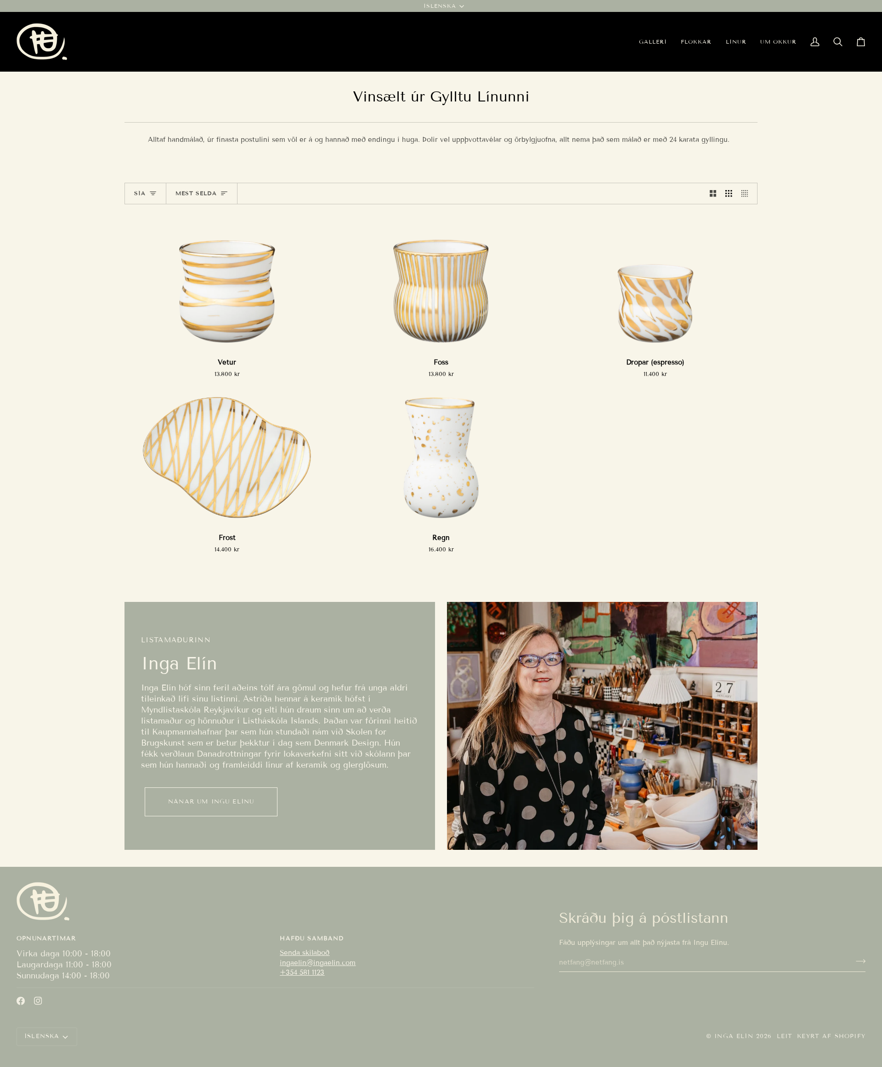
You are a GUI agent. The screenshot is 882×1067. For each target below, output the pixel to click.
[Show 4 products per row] (747, 193)
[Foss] (441, 281)
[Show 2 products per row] (713, 193)
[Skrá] (857, 961)
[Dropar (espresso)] (655, 281)
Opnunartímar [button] (46, 938)
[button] (696, 42)
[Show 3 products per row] (729, 193)
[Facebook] (21, 1001)
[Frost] (226, 457)
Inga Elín (733, 1036)
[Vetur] (226, 281)
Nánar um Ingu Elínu (211, 801)
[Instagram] (38, 1001)
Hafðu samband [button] (312, 938)
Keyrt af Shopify (831, 1036)
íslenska (440, 5)
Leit (785, 1036)
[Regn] (441, 457)
